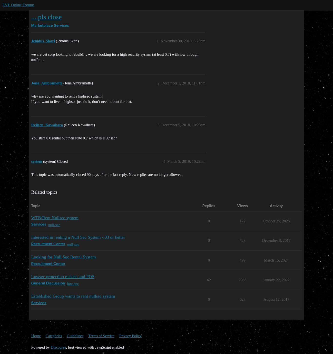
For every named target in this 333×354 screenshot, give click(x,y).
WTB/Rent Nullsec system (54, 217)
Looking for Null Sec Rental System (63, 256)
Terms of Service (101, 336)
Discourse (58, 347)
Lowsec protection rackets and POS (62, 276)
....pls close (46, 17)
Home (36, 336)
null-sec (54, 225)
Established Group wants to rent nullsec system (73, 296)
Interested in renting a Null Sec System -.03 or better (78, 237)
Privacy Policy (130, 336)
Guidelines (75, 336)
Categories (54, 336)
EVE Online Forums (18, 5)
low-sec (73, 283)
